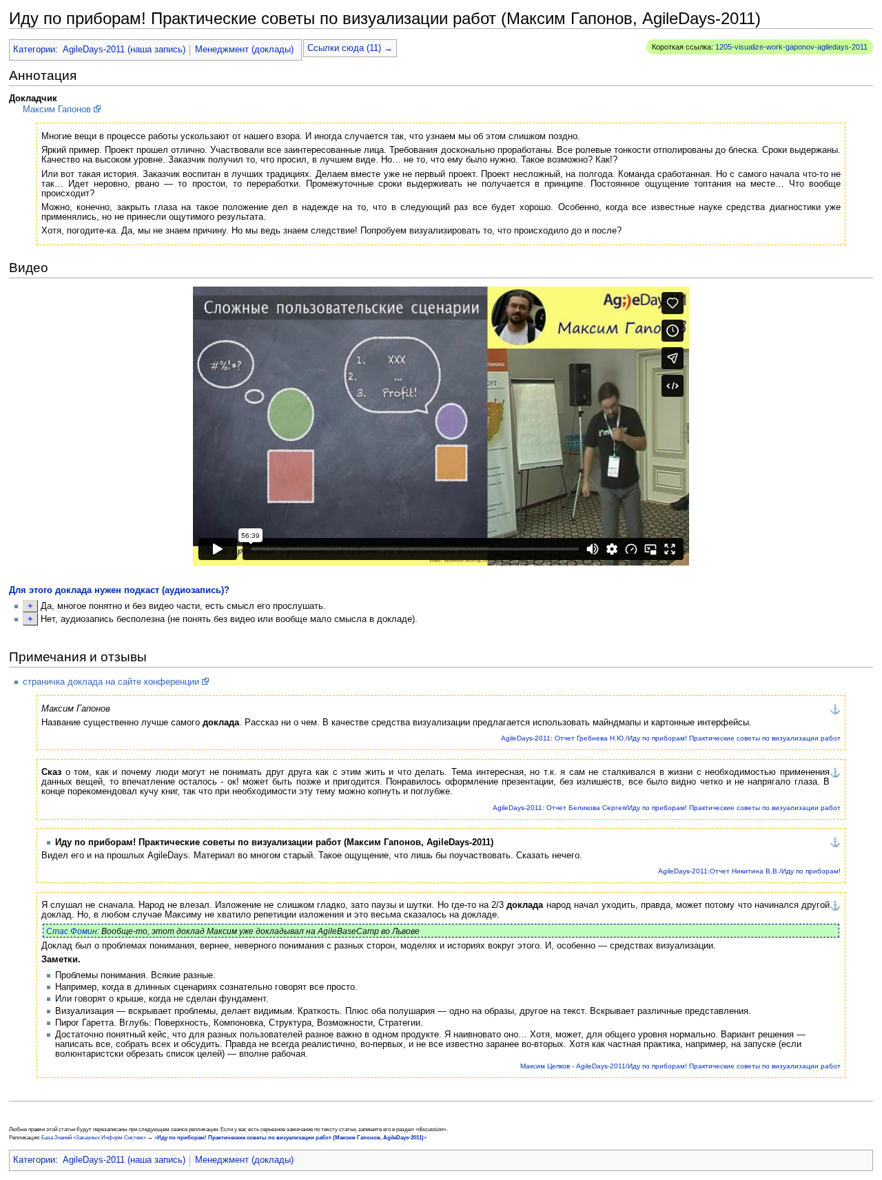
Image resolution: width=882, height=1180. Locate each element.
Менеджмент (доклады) (244, 49)
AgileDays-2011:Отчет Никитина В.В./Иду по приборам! (749, 871)
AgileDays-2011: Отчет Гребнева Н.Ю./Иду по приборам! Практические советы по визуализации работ (671, 738)
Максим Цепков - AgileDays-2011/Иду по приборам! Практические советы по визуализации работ (680, 1066)
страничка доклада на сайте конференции (111, 682)
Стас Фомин (71, 931)
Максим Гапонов (57, 109)
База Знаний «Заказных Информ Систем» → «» (234, 1138)
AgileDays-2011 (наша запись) (124, 49)
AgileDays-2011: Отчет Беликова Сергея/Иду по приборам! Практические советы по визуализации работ (667, 807)
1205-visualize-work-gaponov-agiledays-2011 (791, 47)
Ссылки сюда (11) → (350, 48)
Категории (34, 49)
